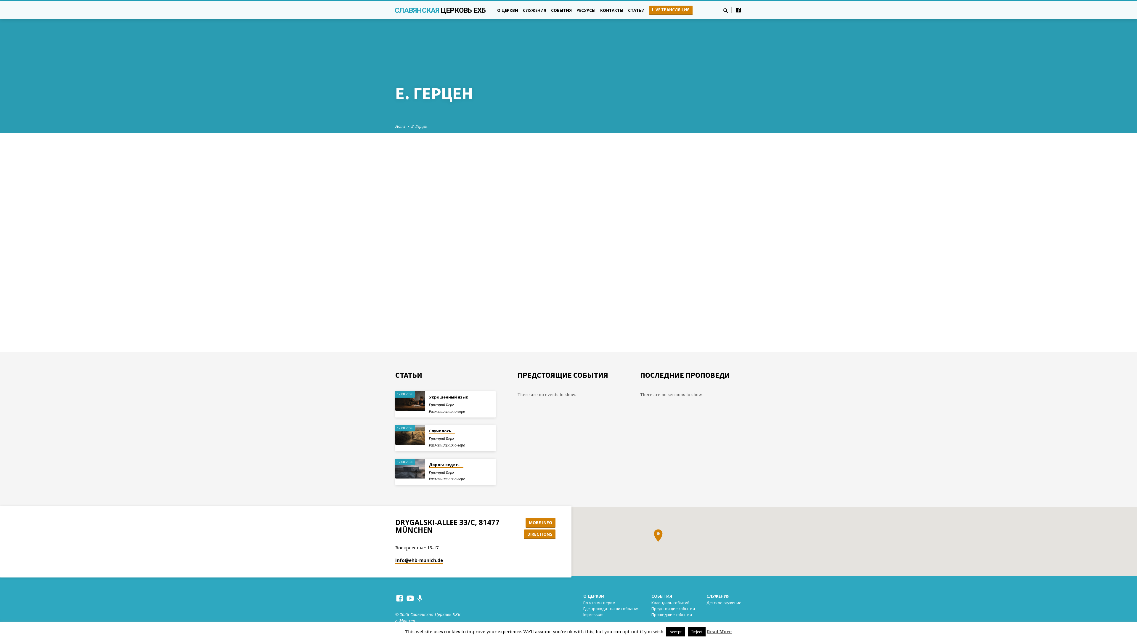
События (561, 10)
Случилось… (442, 430)
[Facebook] (738, 10)
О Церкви (593, 596)
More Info (540, 522)
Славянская (440, 10)
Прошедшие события (671, 614)
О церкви (507, 10)
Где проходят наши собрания (611, 608)
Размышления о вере (447, 411)
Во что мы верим (599, 602)
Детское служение (723, 602)
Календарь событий (670, 602)
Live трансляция (671, 9)
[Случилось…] (410, 435)
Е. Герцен (419, 126)
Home (400, 126)
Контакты (611, 10)
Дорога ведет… (446, 464)
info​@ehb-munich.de (419, 560)
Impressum (593, 614)
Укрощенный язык (448, 397)
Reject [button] (696, 631)
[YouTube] (410, 598)
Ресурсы (585, 10)
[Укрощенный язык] (410, 401)
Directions (540, 534)
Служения (534, 10)
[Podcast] (420, 598)
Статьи (636, 10)
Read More (719, 631)
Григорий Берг (441, 404)
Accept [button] (675, 631)
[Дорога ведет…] (410, 469)
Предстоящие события (673, 608)
